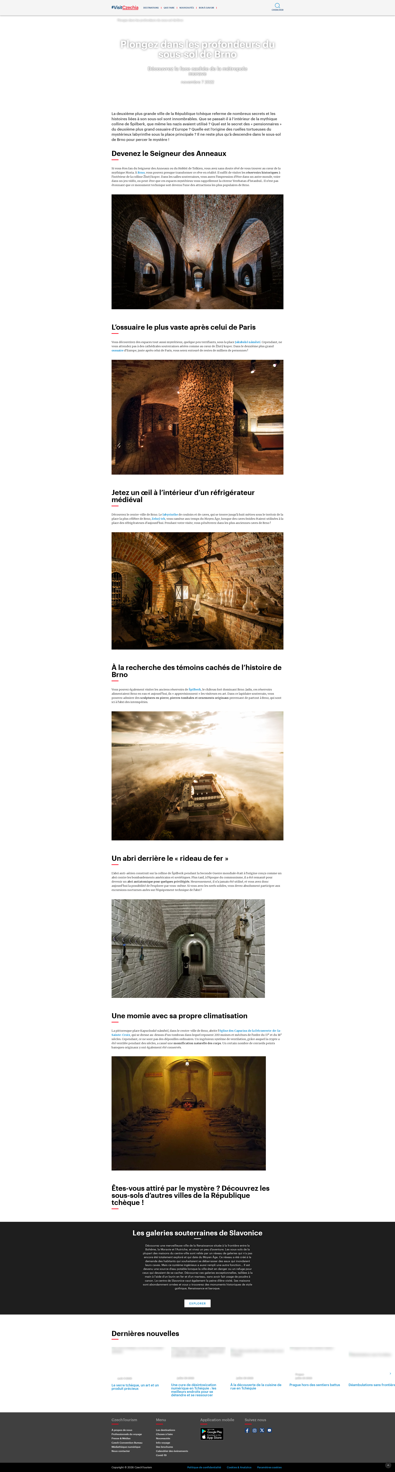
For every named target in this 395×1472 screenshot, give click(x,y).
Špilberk (195, 689)
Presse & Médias (121, 1438)
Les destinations (165, 1429)
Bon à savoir (206, 7)
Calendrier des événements (172, 1450)
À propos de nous (122, 1429)
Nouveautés (186, 7)
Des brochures (164, 1446)
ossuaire (117, 350)
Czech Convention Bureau (127, 1442)
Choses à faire (164, 1434)
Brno (141, 172)
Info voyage (163, 1442)
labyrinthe (170, 514)
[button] (277, 8)
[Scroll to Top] (388, 1465)
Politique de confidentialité (204, 1467)
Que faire (169, 7)
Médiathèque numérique (126, 1446)
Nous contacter (121, 1450)
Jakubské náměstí (247, 342)
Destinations (151, 7)
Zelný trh (158, 518)
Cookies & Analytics (239, 1467)
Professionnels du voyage (127, 1434)
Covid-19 (161, 1455)
